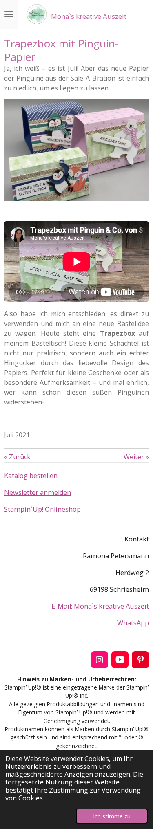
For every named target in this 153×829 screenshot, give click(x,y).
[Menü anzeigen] (9, 14)
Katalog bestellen (31, 475)
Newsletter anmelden (37, 492)
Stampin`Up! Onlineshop (42, 509)
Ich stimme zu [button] (112, 816)
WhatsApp (133, 622)
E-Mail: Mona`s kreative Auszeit (100, 606)
